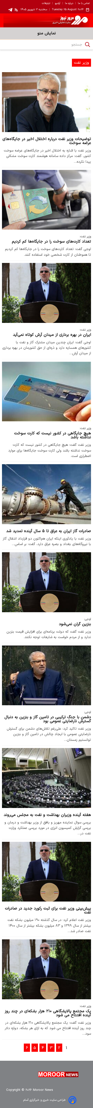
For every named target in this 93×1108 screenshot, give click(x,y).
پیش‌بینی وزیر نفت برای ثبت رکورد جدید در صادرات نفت (48, 910)
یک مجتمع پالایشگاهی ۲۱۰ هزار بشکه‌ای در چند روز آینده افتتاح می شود (48, 1013)
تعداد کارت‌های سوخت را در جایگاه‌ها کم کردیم (51, 242)
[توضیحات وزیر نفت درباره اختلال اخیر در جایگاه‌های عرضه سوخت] (46, 102)
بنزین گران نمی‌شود (75, 624)
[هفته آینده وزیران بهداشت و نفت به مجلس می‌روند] (46, 778)
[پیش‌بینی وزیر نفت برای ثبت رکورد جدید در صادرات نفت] (46, 872)
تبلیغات (46, 3)
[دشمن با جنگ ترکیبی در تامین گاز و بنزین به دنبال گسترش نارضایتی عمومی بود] (46, 675)
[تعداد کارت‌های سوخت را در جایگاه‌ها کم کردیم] (46, 200)
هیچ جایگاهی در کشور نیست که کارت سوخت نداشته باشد (52, 435)
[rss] (16, 10)
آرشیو (57, 3)
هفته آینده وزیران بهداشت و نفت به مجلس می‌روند (47, 815)
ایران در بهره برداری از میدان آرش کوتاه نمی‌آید (52, 335)
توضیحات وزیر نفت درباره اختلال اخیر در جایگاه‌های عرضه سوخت (46, 141)
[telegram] (10, 10)
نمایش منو (46, 33)
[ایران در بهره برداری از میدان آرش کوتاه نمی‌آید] (46, 293)
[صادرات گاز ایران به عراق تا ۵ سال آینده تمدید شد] (46, 494)
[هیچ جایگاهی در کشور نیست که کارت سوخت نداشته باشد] (46, 391)
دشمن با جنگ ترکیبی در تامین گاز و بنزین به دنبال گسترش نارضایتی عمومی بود (47, 719)
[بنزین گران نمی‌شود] (46, 582)
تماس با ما (84, 3)
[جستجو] (87, 44)
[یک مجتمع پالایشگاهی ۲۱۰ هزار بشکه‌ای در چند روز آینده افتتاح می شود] (46, 969)
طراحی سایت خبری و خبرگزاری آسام (44, 1100)
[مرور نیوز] (46, 20)
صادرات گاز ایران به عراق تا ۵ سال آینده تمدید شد (48, 531)
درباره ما (69, 3)
